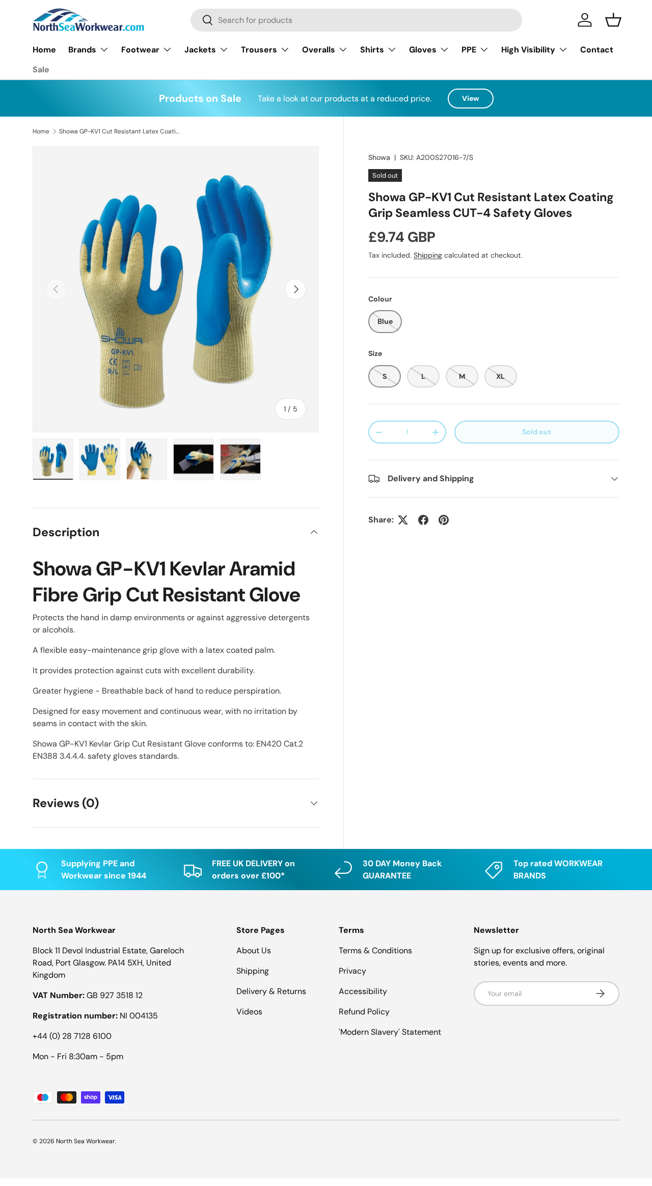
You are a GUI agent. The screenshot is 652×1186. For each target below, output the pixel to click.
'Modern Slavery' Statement (390, 1032)
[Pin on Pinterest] (443, 520)
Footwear (140, 49)
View (470, 98)
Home (44, 49)
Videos (249, 1011)
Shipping (428, 255)
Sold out (536, 431)
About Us (253, 950)
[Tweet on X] (403, 520)
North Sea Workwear (85, 1141)
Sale (41, 69)
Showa (379, 157)
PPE (468, 49)
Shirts (372, 49)
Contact (596, 49)
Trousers (259, 49)
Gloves (423, 49)
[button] (613, 20)
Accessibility (363, 991)
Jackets (200, 49)
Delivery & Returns (271, 991)
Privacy (352, 971)
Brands (82, 49)
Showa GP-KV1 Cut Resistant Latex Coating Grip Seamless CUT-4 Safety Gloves (120, 131)
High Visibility (528, 49)
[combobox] (356, 20)
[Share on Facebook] (423, 520)
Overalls (318, 49)
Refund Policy (364, 1011)
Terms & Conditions (375, 950)
